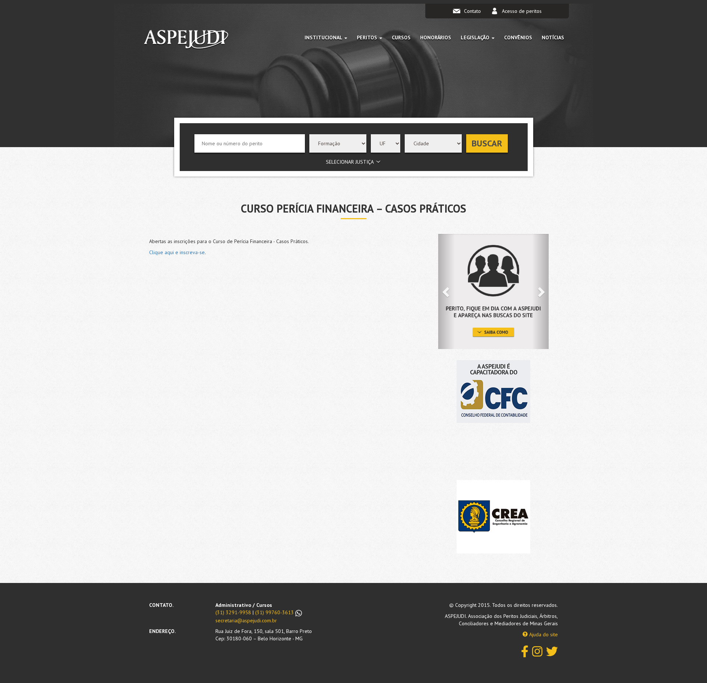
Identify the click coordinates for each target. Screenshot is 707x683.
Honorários (435, 37)
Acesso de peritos (522, 11)
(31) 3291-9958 (233, 612)
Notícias (553, 37)
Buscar (487, 143)
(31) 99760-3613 (275, 612)
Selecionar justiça (350, 162)
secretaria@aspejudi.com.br (246, 620)
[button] (446, 291)
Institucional (324, 37)
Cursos (401, 37)
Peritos (368, 37)
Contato (472, 11)
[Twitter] (552, 651)
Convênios (518, 37)
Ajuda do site (543, 634)
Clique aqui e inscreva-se (177, 252)
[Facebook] (524, 651)
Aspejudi (186, 40)
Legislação (476, 37)
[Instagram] (537, 651)
